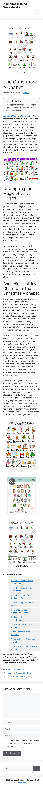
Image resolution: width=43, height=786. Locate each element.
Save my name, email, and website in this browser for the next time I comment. (22, 743)
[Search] (36, 768)
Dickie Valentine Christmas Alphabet (23, 640)
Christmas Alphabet (15, 669)
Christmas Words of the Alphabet (21, 625)
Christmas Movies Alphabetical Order (19, 611)
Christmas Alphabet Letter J (18, 673)
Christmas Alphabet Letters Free (23, 604)
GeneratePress (23, 782)
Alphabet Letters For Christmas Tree (20, 596)
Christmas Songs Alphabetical (18, 618)
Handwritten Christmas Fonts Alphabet (24, 647)
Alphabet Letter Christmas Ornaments (23, 589)
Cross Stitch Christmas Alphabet (21, 633)
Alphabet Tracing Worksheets (15, 5)
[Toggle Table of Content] (34, 101)
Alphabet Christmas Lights (18, 676)
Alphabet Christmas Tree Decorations (22, 582)
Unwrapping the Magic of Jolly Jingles (21, 105)
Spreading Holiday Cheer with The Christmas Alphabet (20, 108)
